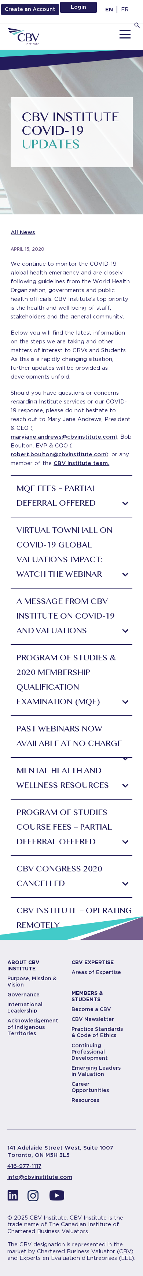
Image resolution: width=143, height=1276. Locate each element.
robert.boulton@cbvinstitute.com (58, 454)
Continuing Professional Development (90, 1052)
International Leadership (25, 1008)
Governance (23, 994)
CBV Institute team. (81, 463)
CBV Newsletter (93, 1019)
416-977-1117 (24, 1166)
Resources (85, 1100)
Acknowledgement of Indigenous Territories (32, 1027)
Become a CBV (91, 1009)
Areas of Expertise (96, 972)
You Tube (57, 1197)
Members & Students (87, 996)
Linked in (13, 1197)
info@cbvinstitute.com (39, 1177)
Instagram (34, 1197)
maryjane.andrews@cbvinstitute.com (63, 437)
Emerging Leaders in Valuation (96, 1071)
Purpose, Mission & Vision (31, 982)
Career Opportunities (90, 1087)
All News (23, 232)
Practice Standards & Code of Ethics (97, 1032)
